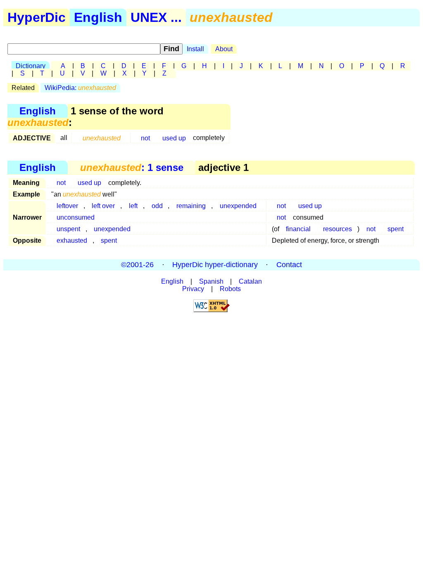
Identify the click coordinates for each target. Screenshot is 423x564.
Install (195, 48)
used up (174, 137)
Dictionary (30, 65)
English (98, 17)
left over (103, 205)
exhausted (72, 240)
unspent (68, 228)
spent (395, 228)
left (133, 205)
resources (337, 228)
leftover (67, 205)
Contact (289, 265)
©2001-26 (137, 265)
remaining (191, 205)
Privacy (193, 288)
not (145, 137)
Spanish (211, 281)
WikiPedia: (80, 87)
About (224, 48)
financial (298, 228)
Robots (230, 288)
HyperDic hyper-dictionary (215, 265)
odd (157, 205)
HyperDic (36, 17)
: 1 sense (131, 167)
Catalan (250, 281)
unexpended (238, 205)
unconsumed (76, 217)
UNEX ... (156, 17)
